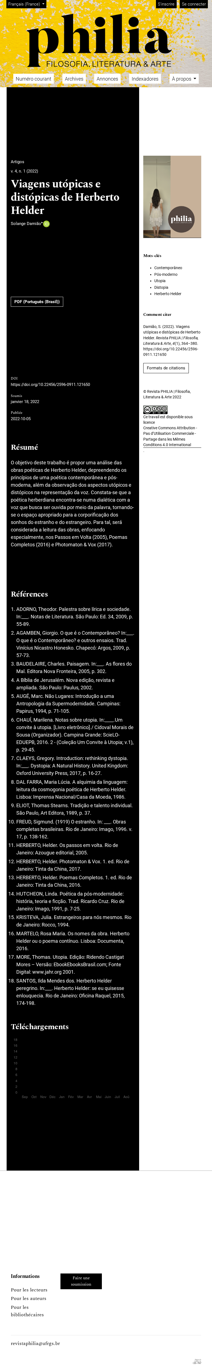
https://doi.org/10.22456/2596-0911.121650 (50, 384)
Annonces (107, 79)
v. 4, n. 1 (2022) (24, 171)
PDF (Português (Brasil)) (37, 301)
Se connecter (194, 4)
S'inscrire (166, 4)
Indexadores (145, 79)
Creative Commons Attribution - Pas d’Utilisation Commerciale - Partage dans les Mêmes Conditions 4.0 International (170, 436)
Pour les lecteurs (29, 1290)
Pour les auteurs (28, 1298)
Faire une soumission (81, 1281)
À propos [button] (182, 79)
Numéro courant (33, 79)
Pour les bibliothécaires (27, 1311)
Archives (74, 79)
